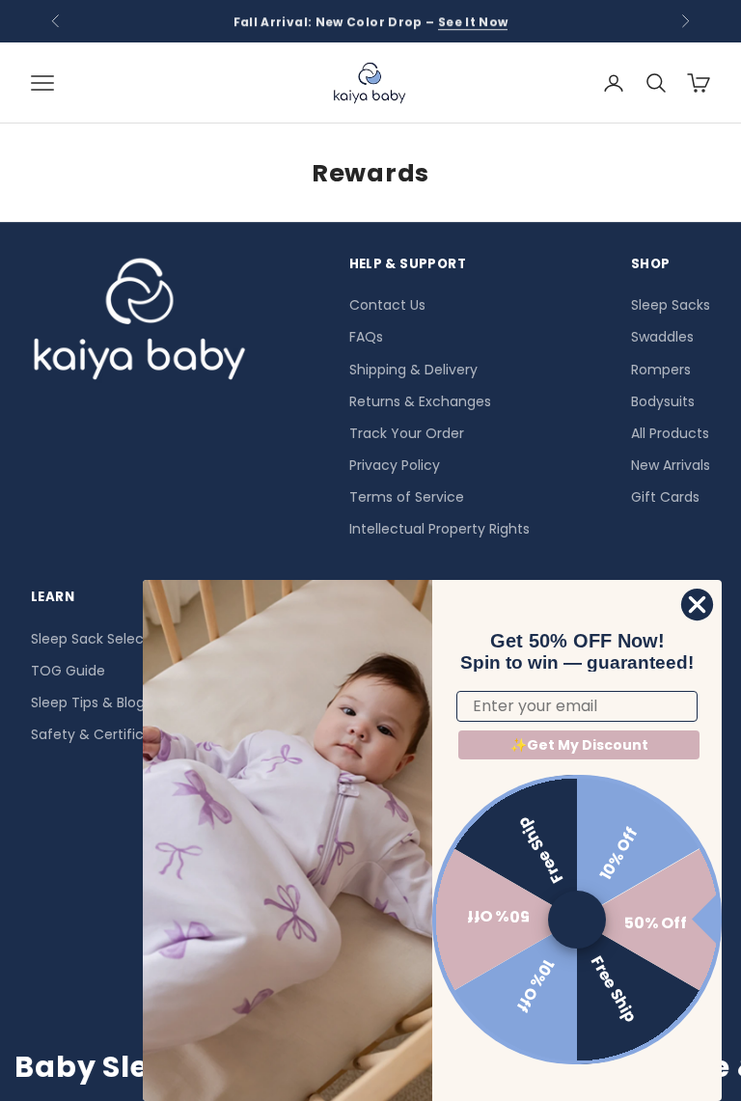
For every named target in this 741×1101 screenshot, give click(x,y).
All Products (670, 433)
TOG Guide (68, 670)
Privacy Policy (394, 465)
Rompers (661, 369)
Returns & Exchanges (420, 401)
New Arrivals (670, 465)
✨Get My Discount (579, 745)
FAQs (366, 336)
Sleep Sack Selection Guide (122, 638)
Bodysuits (663, 401)
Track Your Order (406, 433)
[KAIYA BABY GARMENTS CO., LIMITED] (139, 324)
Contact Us (387, 305)
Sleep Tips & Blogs (91, 702)
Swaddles (662, 336)
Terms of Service (406, 497)
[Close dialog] (697, 604)
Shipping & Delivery (413, 369)
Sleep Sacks (670, 305)
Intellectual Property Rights (439, 528)
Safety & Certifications (108, 734)
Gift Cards (665, 497)
